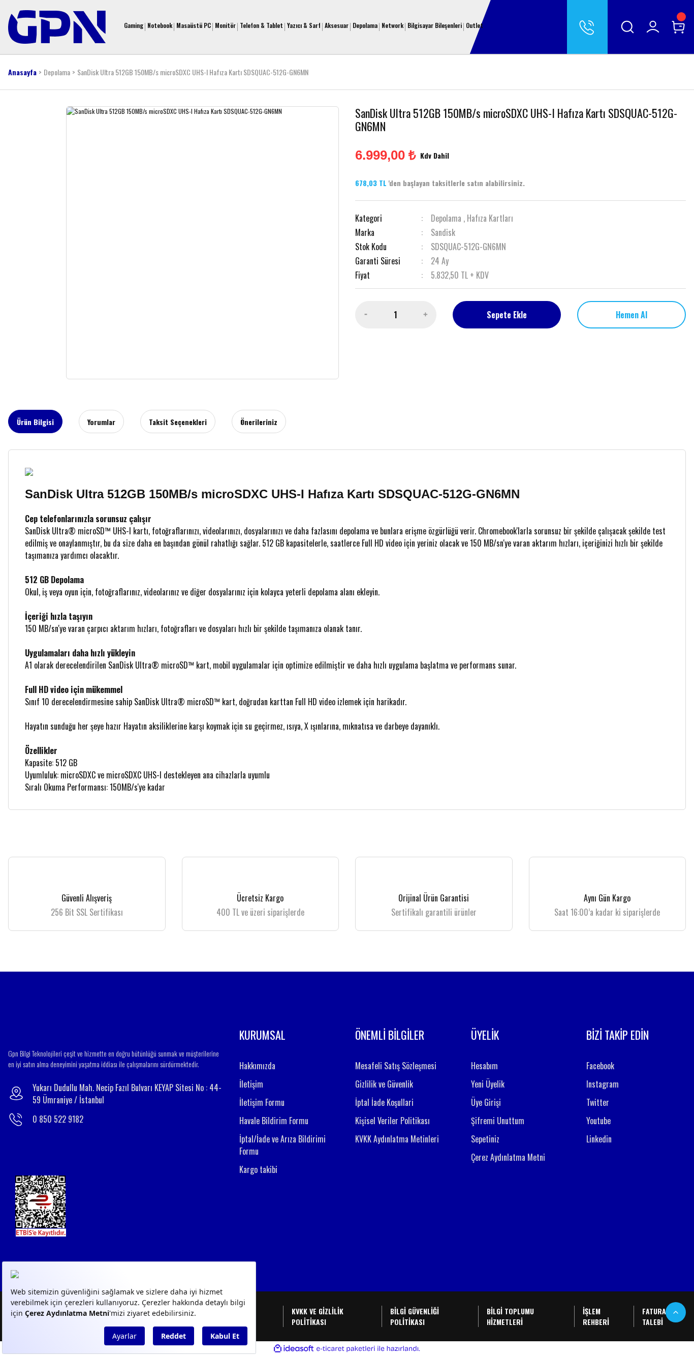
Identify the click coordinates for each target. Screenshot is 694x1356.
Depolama (446, 218)
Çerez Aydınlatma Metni (508, 1157)
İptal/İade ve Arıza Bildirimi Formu (282, 1145)
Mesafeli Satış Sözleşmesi (395, 1066)
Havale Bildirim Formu (273, 1120)
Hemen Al (631, 315)
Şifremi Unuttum (497, 1120)
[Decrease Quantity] (366, 315)
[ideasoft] (293, 1348)
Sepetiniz (485, 1139)
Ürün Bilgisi (35, 421)
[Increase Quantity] (426, 315)
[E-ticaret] (345, 1348)
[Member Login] (652, 27)
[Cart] (678, 27)
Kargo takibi (258, 1169)
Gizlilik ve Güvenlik (384, 1084)
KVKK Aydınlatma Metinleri (397, 1139)
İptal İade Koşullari (384, 1102)
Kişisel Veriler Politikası (392, 1120)
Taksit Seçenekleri (178, 421)
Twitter (597, 1102)
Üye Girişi (486, 1102)
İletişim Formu (262, 1102)
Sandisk (443, 232)
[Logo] (57, 25)
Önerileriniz (258, 421)
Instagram (602, 1084)
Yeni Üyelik (487, 1084)
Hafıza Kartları (490, 218)
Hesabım (484, 1066)
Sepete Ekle (507, 315)
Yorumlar (101, 421)
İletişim (251, 1084)
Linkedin (599, 1139)
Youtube (598, 1120)
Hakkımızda (257, 1066)
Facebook (600, 1066)
